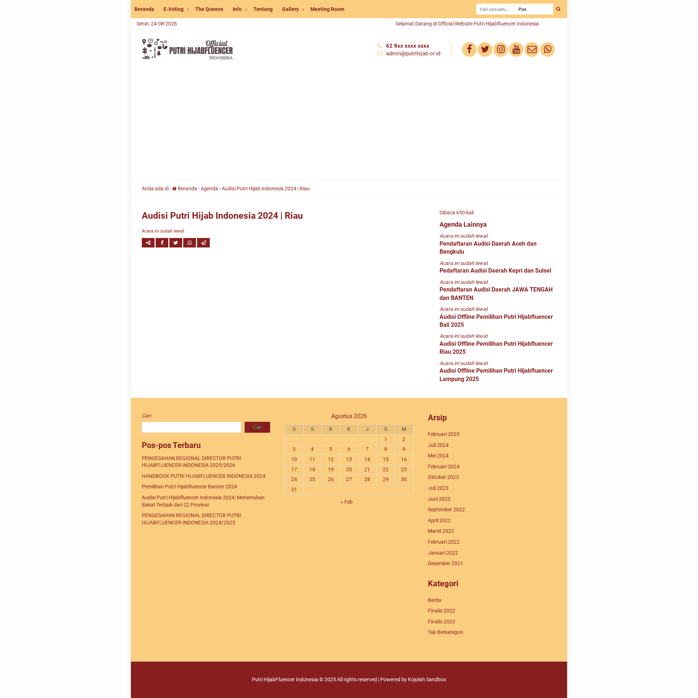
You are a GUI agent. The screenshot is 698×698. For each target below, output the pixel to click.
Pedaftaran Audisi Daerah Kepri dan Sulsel (495, 270)
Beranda (144, 9)
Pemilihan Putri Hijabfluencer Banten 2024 (189, 486)
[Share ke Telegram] (203, 243)
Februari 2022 (444, 542)
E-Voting (174, 9)
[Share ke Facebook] (162, 243)
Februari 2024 (444, 466)
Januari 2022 (443, 553)
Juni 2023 (439, 499)
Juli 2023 (438, 488)
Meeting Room (327, 9)
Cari (146, 416)
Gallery (290, 9)
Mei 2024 (438, 456)
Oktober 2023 (443, 477)
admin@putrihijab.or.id (413, 53)
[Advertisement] (349, 125)
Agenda (209, 188)
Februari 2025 (444, 434)
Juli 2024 (438, 445)
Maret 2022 (441, 531)
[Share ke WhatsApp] (190, 243)
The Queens (209, 9)
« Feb (347, 502)
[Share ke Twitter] (176, 243)
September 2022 (446, 509)
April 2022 (439, 520)
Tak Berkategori (445, 632)
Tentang (263, 9)
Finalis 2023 (441, 621)
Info (237, 9)
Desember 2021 (445, 563)
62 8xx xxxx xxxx (407, 46)
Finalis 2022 (441, 611)
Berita (434, 600)
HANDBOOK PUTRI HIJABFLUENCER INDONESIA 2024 (203, 476)
